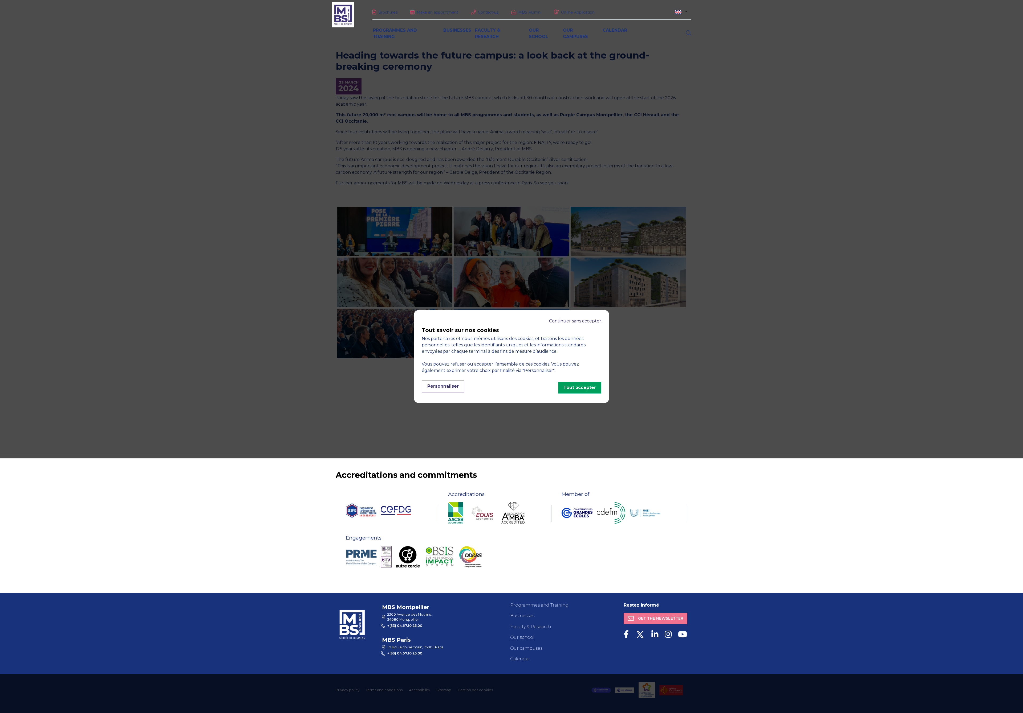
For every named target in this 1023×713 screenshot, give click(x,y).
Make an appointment (437, 12)
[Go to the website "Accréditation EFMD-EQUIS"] (482, 513)
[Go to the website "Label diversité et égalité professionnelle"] (386, 556)
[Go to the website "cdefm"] (611, 513)
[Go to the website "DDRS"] (470, 556)
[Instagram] (668, 634)
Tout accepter (579, 387)
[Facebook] (626, 634)
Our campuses (526, 648)
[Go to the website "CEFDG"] (396, 510)
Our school (522, 637)
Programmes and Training (539, 605)
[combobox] (681, 11)
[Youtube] (682, 634)
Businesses (457, 30)
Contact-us (488, 12)
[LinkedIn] (654, 634)
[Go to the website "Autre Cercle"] (408, 556)
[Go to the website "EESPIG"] (361, 510)
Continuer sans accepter (575, 321)
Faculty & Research (530, 626)
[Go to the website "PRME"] (361, 556)
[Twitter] (640, 634)
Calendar (615, 30)
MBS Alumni (529, 12)
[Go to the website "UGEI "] (645, 513)
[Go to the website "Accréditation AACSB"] (455, 513)
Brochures (387, 12)
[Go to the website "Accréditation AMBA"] (513, 513)
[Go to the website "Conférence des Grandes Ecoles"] (577, 513)
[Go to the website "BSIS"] (439, 556)
